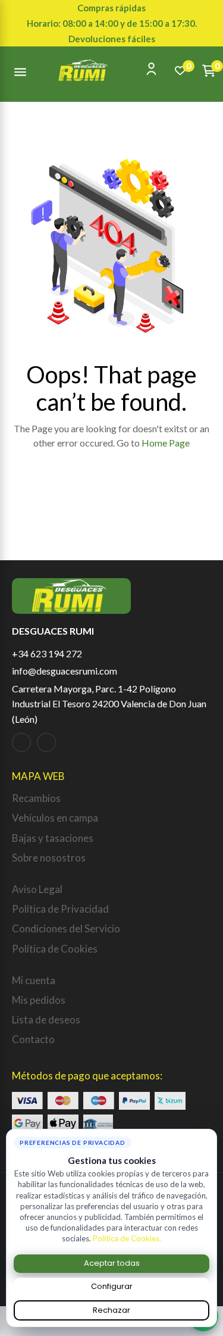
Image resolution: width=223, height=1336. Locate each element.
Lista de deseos (46, 1019)
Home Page (166, 442)
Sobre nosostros (49, 857)
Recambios (36, 798)
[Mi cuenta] (151, 68)
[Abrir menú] (20, 70)
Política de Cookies (55, 948)
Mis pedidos (38, 1000)
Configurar (112, 1286)
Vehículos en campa (55, 817)
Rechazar (111, 1310)
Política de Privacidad (60, 909)
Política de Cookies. (127, 1238)
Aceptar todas (112, 1263)
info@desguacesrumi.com (64, 670)
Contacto (33, 1039)
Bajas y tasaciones (52, 838)
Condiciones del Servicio (66, 928)
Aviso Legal (37, 889)
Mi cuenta (33, 980)
